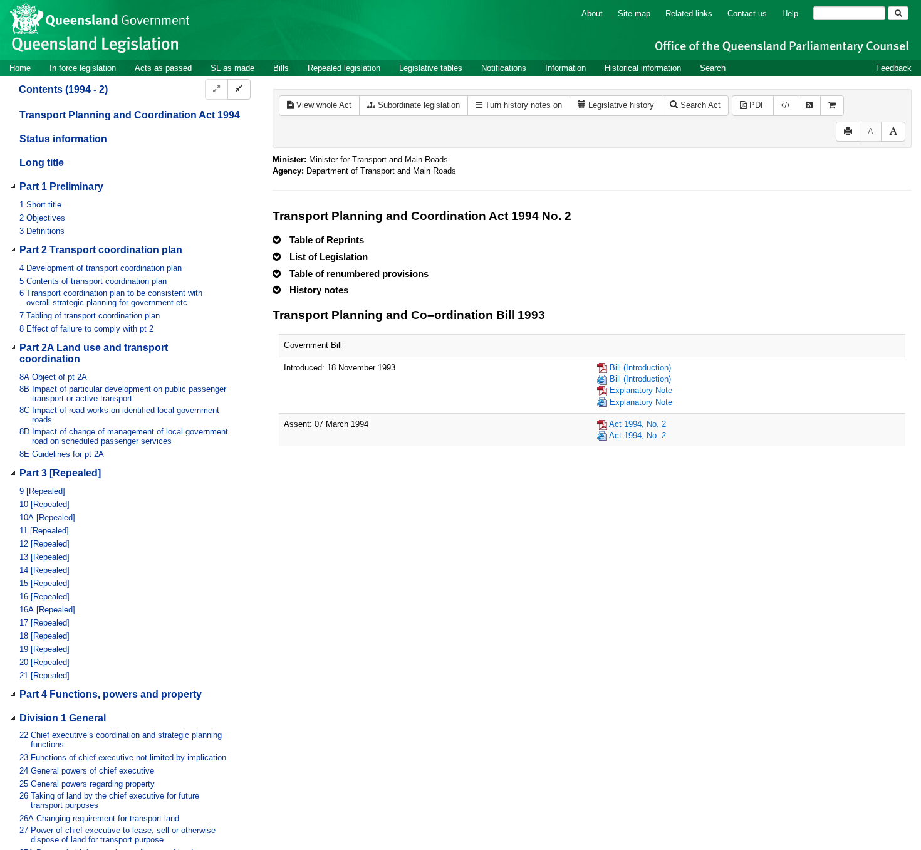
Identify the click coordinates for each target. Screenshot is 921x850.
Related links (688, 13)
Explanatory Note (641, 390)
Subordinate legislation (417, 105)
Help (790, 13)
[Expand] (216, 89)
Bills (281, 68)
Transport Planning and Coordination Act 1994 (129, 115)
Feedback (894, 68)
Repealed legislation (344, 68)
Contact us (747, 13)
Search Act (699, 105)
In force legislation (82, 68)
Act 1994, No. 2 (637, 424)
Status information (63, 139)
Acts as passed (163, 68)
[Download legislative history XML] (785, 105)
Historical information (643, 68)
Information (565, 68)
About (592, 13)
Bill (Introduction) (640, 367)
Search (713, 68)
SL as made (232, 68)
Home (20, 68)
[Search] (898, 13)
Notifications (503, 68)
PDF (756, 105)
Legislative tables (430, 68)
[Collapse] (239, 89)
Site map (634, 13)
